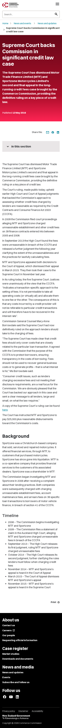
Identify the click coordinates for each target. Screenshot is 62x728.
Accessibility (37, 711)
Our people (8, 635)
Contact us (8, 625)
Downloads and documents (17, 658)
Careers (8, 630)
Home (5, 23)
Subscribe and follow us (15, 682)
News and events (22, 23)
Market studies (10, 653)
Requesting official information (19, 640)
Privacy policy (8, 711)
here (5, 410)
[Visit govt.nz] (31, 717)
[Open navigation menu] (57, 4)
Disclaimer (23, 711)
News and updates (47, 23)
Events (6, 677)
